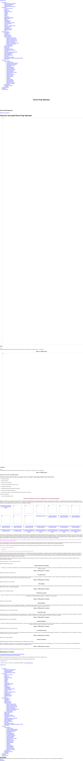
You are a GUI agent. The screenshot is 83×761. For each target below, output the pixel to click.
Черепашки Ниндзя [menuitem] (8, 694)
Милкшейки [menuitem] (9, 732)
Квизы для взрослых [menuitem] (8, 712)
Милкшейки (9, 66)
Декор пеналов (9, 73)
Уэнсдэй (6, 24)
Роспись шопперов (10, 67)
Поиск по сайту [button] (5, 89)
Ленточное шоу (7, 34)
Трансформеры (7, 20)
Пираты (6, 19)
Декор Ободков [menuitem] (10, 745)
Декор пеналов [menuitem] (9, 739)
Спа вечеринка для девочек (10, 49)
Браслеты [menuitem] (8, 744)
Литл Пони (7, 16)
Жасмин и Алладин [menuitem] (8, 677)
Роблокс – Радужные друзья (10, 25)
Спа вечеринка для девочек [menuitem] (10, 716)
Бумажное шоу (7, 32)
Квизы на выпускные (11, 41)
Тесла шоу (6, 50)
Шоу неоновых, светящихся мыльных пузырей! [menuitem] (14, 724)
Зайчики (6, 12)
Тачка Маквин (7, 21)
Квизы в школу (10, 44)
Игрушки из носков (10, 82)
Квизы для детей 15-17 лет (12, 40)
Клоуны (6, 9)
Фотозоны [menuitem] (6, 752)
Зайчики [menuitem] (6, 678)
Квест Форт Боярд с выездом (10, 3)
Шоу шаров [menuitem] (7, 725)
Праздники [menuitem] (4, 668)
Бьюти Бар (7, 33)
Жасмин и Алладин (8, 11)
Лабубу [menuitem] (6, 681)
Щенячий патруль (8, 29)
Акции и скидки (5, 87)
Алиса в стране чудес (9, 8)
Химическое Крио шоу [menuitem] (9, 719)
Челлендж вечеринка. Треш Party (11, 51)
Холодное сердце (8, 26)
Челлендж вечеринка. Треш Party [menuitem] (11, 718)
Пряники (8, 77)
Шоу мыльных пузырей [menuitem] (9, 723)
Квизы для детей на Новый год (13, 42)
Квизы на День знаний (11, 43)
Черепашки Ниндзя (8, 28)
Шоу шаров (7, 59)
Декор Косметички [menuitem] (10, 734)
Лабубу (6, 15)
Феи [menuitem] (5, 696)
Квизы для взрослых (8, 45)
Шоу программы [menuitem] (5, 697)
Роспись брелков (10, 81)
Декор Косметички (10, 68)
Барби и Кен (7, 10)
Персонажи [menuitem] (4, 673)
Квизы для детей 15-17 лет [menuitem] (12, 706)
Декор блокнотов (10, 71)
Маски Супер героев (11, 83)
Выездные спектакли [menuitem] (9, 751)
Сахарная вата (7, 84)
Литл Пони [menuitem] (7, 682)
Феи (5, 30)
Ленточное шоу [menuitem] (7, 700)
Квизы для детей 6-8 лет (11, 37)
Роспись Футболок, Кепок (12, 64)
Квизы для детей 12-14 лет (12, 39)
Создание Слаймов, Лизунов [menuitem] (12, 729)
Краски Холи (7, 46)
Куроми (6, 14)
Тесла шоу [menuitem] (6, 717)
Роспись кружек (10, 75)
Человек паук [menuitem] (7, 693)
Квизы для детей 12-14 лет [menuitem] (12, 705)
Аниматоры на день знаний (10, 6)
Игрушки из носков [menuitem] (10, 748)
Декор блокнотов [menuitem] (10, 737)
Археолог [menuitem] (6, 679)
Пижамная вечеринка (9, 48)
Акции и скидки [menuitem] (5, 753)
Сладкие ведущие (8, 23)
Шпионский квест (8, 5)
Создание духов (10, 62)
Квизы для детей (8, 36)
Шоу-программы (5, 112)
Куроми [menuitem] (6, 680)
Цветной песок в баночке (12, 72)
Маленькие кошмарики (9, 17)
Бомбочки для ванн (10, 74)
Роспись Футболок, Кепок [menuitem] (12, 730)
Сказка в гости (3, 0)
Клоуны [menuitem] (6, 675)
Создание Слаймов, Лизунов (12, 63)
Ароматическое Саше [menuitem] (11, 731)
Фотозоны (6, 86)
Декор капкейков (10, 76)
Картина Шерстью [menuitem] (10, 746)
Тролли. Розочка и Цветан (10, 22)
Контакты (4, 88)
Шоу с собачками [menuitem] (8, 720)
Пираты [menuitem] (6, 685)
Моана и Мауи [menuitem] (7, 684)
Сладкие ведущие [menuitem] (8, 689)
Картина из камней (10, 70)
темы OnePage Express (28, 662)
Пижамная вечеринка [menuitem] (9, 715)
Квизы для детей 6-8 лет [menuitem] (11, 703)
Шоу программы (5, 31)
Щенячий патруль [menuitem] (8, 695)
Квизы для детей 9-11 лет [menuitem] (11, 704)
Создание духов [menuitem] (10, 728)
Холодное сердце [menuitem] (8, 692)
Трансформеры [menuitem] (7, 686)
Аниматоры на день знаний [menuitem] (10, 672)
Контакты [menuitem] (4, 754)
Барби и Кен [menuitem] (7, 676)
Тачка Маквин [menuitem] (7, 687)
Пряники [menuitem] (8, 743)
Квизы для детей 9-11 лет (11, 38)
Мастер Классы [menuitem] (7, 727)
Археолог (6, 13)
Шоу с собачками (8, 53)
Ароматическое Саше (11, 65)
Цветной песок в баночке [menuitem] (12, 738)
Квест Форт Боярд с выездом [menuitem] (10, 669)
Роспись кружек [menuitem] (10, 741)
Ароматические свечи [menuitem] (11, 735)
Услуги (3, 60)
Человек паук (7, 27)
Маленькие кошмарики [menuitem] (9, 683)
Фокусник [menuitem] (6, 722)
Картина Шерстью (10, 80)
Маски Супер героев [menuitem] (11, 749)
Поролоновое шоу (8, 35)
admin (1, 112)
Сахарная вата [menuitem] (7, 750)
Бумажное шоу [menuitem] (7, 698)
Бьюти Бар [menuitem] (7, 699)
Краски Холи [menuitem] (7, 713)
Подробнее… (2, 760)
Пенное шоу (7, 47)
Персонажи (4, 7)
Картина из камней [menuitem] (10, 736)
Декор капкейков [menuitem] (10, 742)
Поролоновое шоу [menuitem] (8, 701)
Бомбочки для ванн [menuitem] (10, 740)
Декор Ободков (10, 79)
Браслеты (8, 78)
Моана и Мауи (7, 18)
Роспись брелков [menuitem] (10, 747)
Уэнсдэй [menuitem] (6, 690)
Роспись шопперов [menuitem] (10, 733)
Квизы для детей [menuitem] (8, 702)
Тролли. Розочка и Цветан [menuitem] (10, 688)
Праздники (4, 2)
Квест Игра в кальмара (9, 4)
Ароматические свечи (11, 69)
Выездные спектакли (9, 85)
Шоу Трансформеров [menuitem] (9, 721)
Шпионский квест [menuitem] (8, 671)
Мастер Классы (7, 61)
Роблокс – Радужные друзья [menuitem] (10, 691)
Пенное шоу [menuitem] (7, 714)
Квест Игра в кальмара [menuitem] (9, 670)
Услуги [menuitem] (3, 726)
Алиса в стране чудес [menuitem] (9, 674)
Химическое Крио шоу (9, 52)
